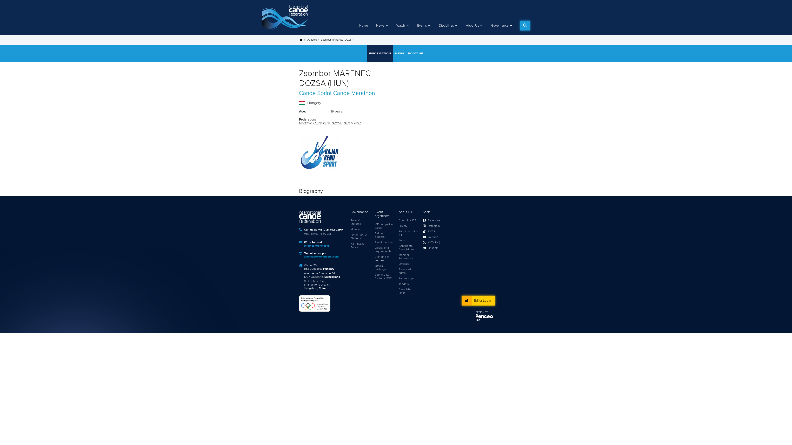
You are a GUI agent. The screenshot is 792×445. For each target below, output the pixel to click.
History (403, 226)
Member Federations (406, 257)
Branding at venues (382, 258)
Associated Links (405, 291)
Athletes (312, 40)
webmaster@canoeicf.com (321, 256)
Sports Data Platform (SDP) (383, 276)
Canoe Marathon (354, 93)
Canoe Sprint (315, 93)
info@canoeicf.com (316, 245)
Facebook (434, 220)
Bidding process (379, 235)
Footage (415, 53)
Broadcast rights (405, 271)
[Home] (285, 17)
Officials (404, 263)
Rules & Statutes (356, 222)
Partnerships (406, 278)
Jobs (402, 240)
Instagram (434, 226)
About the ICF (407, 220)
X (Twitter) (434, 242)
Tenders (404, 284)
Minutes (356, 229)
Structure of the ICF (408, 233)
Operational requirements (383, 249)
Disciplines (446, 25)
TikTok (432, 231)
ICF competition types (385, 226)
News (380, 25)
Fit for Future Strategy (359, 237)
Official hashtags (380, 268)
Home (363, 25)
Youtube (433, 237)
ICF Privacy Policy (357, 245)
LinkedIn (433, 248)
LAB (478, 320)
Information (380, 53)
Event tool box (384, 242)
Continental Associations (406, 248)
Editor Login (482, 300)
